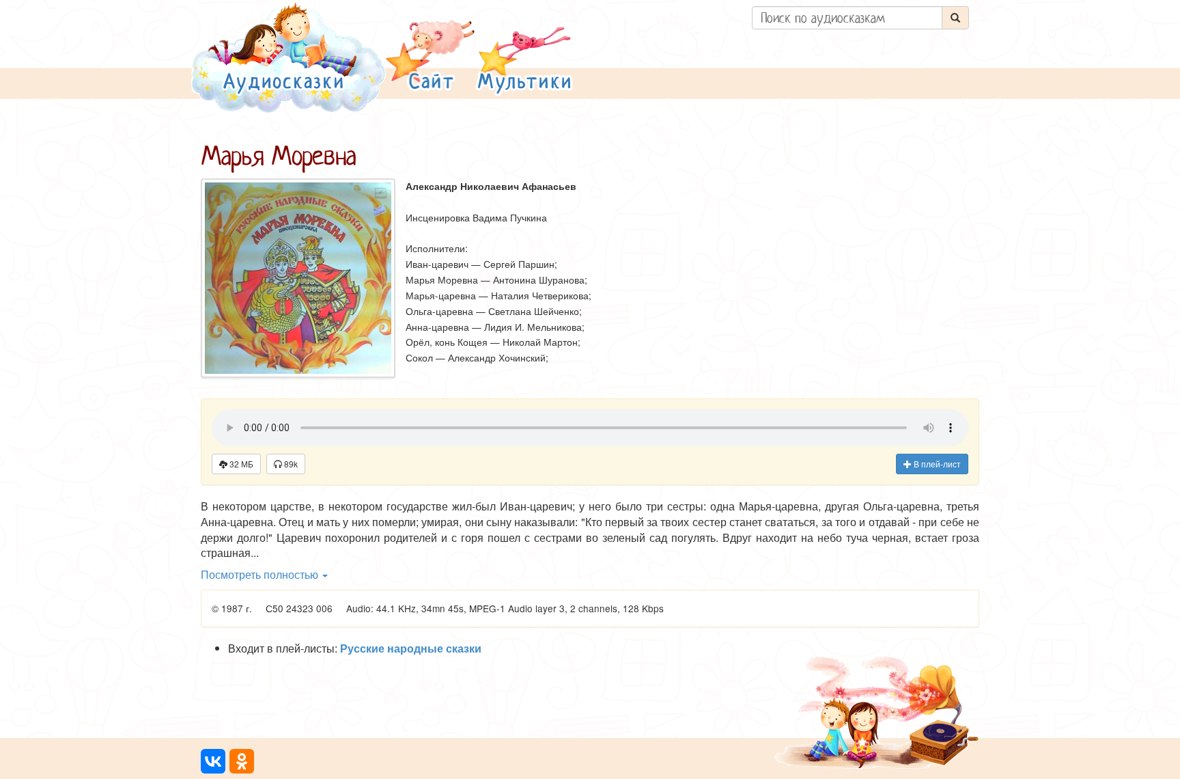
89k (290, 463)
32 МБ (240, 463)
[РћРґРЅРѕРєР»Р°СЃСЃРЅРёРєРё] (241, 761)
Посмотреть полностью (261, 574)
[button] (430, 57)
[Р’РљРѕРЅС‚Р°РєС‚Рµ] (213, 761)
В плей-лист (936, 463)
